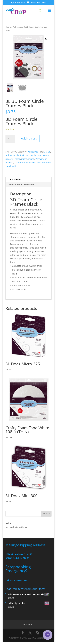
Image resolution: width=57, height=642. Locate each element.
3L (49, 151)
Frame (17, 158)
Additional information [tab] (21, 184)
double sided (35, 155)
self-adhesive (44, 162)
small (8, 166)
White (15, 166)
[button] (46, 39)
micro (24, 158)
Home (8, 27)
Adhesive (10, 155)
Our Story (27, 624)
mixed (31, 158)
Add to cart (28, 138)
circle (25, 155)
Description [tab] (15, 179)
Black (18, 155)
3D (45, 151)
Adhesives (17, 27)
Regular (9, 162)
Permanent (41, 158)
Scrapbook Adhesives (25, 162)
